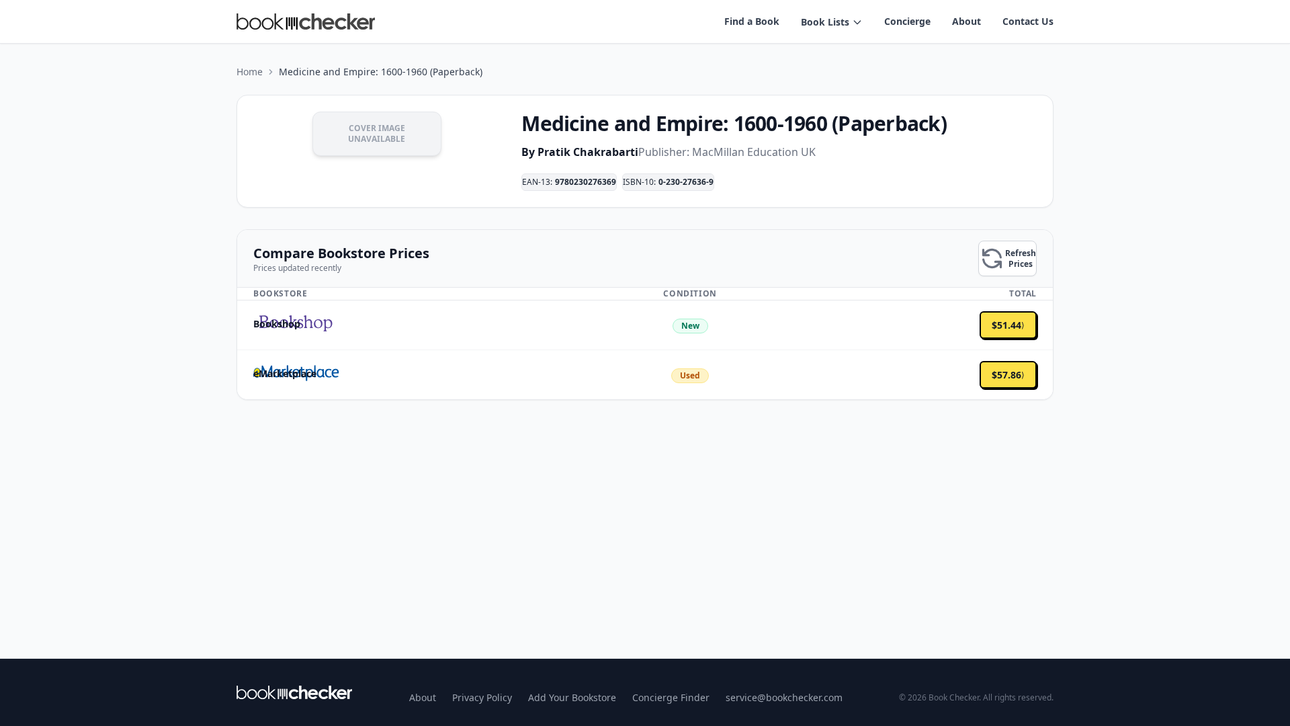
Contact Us (1028, 21)
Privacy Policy (482, 697)
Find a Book (751, 21)
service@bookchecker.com (784, 697)
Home (249, 71)
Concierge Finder (671, 697)
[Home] (294, 692)
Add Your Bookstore (572, 697)
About (966, 21)
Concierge (907, 21)
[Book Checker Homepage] (305, 21)
